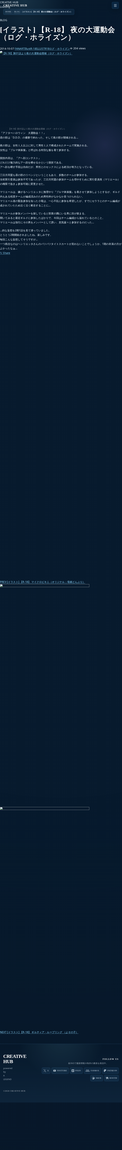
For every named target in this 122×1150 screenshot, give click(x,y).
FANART (20, 48)
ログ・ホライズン (59, 48)
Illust (27, 48)
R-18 (33, 48)
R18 (47, 48)
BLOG (17, 12)
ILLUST (40, 48)
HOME (8, 12)
